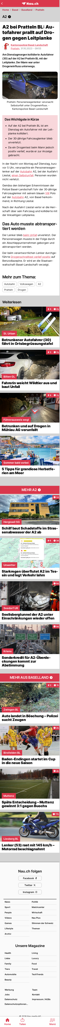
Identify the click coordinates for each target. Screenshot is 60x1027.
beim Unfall (30, 235)
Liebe (7, 958)
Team (34, 990)
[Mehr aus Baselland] (30, 678)
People (8, 912)
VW (47, 193)
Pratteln (40, 9)
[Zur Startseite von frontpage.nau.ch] (30, 3)
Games (8, 923)
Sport (7, 907)
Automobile (10, 974)
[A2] (30, 17)
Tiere (7, 969)
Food (34, 963)
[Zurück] (2, 3)
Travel (35, 969)
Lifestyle (9, 928)
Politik (35, 902)
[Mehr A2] (30, 490)
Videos (8, 918)
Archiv (8, 934)
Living (35, 953)
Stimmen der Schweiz (42, 923)
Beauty (8, 979)
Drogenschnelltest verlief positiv (31, 256)
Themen (36, 928)
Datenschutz (11, 999)
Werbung (9, 990)
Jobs (7, 994)
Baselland (26, 9)
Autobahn (26, 171)
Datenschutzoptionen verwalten (17, 1004)
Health (8, 953)
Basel (15, 9)
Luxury (35, 958)
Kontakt (36, 994)
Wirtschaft (37, 912)
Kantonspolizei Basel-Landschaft (29, 45)
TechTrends (37, 974)
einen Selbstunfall (22, 175)
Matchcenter (38, 907)
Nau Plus (36, 918)
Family (8, 963)
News (7, 902)
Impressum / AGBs (41, 999)
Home (5, 9)
